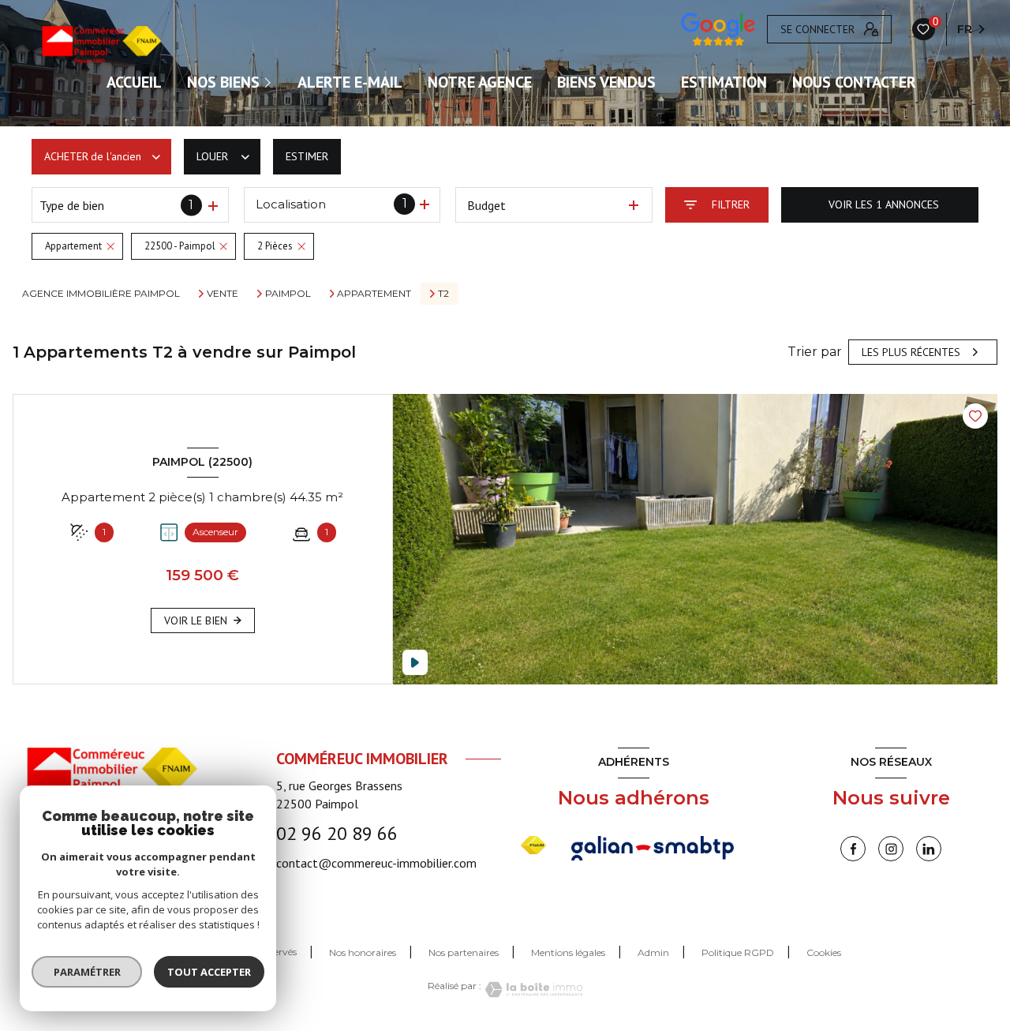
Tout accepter (209, 972)
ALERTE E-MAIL (349, 82)
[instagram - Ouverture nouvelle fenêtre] (890, 848)
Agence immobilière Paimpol (101, 293)
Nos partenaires (463, 952)
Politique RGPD (737, 952)
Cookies (823, 952)
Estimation (724, 82)
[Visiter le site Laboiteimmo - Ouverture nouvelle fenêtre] (531, 989)
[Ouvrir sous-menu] (270, 82)
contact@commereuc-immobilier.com (376, 863)
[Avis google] (718, 29)
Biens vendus (606, 82)
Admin (653, 952)
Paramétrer (87, 972)
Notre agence (480, 82)
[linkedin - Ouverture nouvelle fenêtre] (928, 848)
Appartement (374, 293)
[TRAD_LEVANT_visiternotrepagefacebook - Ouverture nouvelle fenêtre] (853, 848)
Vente (222, 293)
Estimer (307, 156)
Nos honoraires (362, 952)
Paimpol (288, 293)
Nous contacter (854, 82)
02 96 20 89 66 (337, 833)
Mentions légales (568, 952)
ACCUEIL (134, 82)
